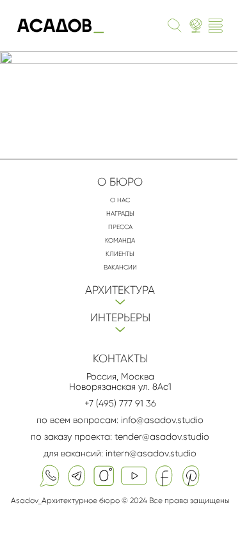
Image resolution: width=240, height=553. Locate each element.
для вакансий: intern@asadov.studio (120, 453)
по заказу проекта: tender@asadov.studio (120, 436)
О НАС (120, 200)
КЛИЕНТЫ (120, 253)
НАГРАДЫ (120, 213)
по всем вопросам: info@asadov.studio (120, 420)
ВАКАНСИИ (120, 267)
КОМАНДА (120, 240)
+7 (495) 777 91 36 (120, 403)
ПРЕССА (120, 226)
